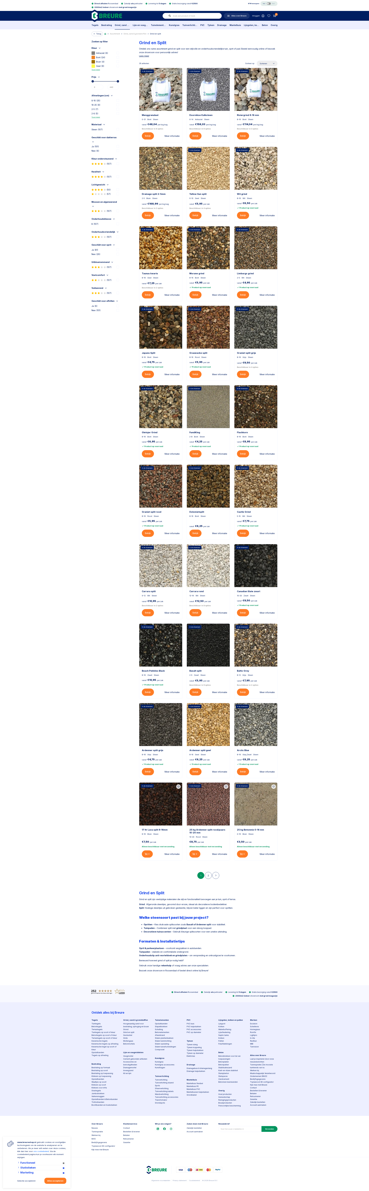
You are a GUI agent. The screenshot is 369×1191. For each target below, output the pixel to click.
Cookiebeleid (194, 1180)
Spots (157, 1085)
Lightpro (253, 1035)
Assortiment (115, 34)
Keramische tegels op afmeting (105, 1044)
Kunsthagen (160, 1067)
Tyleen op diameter (195, 1053)
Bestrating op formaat (101, 1067)
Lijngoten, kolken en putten (251, 25)
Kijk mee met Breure (258, 1085)
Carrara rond (196, 591)
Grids (125, 1038)
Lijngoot (221, 1024)
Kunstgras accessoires (164, 1065)
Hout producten (225, 1094)
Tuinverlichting (189, 25)
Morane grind (196, 273)
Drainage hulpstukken (196, 1071)
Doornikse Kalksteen (200, 115)
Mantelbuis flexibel (195, 1083)
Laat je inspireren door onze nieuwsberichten (262, 1060)
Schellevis (254, 1026)
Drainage (222, 25)
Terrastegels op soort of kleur (104, 1038)
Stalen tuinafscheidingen (165, 1047)
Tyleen (210, 25)
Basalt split (195, 670)
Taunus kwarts (150, 273)
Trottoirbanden (98, 1102)
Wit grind (242, 194)
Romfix (253, 1032)
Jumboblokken (98, 1093)
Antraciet (102, 53)
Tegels (95, 25)
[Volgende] (215, 875)
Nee (95, 151)
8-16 (96, 100)
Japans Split (148, 353)
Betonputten (223, 1065)
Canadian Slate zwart (248, 591)
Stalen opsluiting (162, 1044)
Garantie (253, 1099)
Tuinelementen (158, 25)
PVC (202, 25)
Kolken (221, 1026)
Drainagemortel (129, 1067)
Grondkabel (192, 1095)
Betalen (253, 1093)
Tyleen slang (192, 1044)
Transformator (161, 1100)
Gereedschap (224, 1097)
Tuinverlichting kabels (164, 1091)
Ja (95, 146)
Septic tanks (223, 1035)
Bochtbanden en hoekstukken (104, 1105)
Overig (274, 25)
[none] (170, 16)
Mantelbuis (235, 25)
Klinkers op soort (99, 1085)
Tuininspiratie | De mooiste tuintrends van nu (261, 1066)
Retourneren (255, 1096)
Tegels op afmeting (100, 1055)
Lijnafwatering (224, 1032)
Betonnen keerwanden (228, 1082)
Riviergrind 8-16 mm (248, 115)
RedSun (253, 1041)
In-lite (252, 1038)
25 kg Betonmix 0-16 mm (250, 829)
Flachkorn (242, 432)
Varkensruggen (98, 1096)
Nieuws (95, 1128)
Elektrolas (191, 1056)
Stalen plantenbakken (164, 1038)
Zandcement (223, 1079)
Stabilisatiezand (225, 1067)
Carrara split (149, 591)
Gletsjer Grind (149, 432)
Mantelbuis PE (193, 1086)
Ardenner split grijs (152, 750)
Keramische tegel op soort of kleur (104, 1048)
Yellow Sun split (198, 194)
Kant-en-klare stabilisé (228, 1070)
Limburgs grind (245, 273)
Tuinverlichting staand (164, 1083)
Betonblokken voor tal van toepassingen (229, 1057)
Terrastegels (97, 1029)
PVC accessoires (194, 1029)
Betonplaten (223, 1062)
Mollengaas (128, 1041)
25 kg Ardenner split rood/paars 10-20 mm (207, 831)
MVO (94, 1139)
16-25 (96, 105)
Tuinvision (254, 1047)
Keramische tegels (100, 1041)
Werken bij (254, 1070)
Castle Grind (244, 511)
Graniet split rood (151, 511)
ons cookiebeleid (41, 1151)
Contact (253, 1088)
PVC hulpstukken (194, 1026)
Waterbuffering (224, 1029)
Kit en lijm (127, 1073)
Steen (97, 129)
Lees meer (144, 56)
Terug (98, 34)
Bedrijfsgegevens (258, 1079)
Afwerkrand (160, 1035)
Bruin (100, 61)
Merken (253, 1020)
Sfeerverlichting (162, 1088)
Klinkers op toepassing (101, 1076)
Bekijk (148, 136)
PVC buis (190, 1024)
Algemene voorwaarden (160, 1180)
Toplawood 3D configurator (262, 1082)
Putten (221, 1041)
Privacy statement (180, 1180)
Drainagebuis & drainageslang (199, 1068)
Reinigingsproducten (227, 1100)
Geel (100, 66)
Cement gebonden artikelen (135, 1059)
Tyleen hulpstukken (195, 1050)
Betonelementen (162, 1032)
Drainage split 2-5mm (154, 194)
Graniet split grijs (246, 353)
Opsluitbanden (98, 1052)
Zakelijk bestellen (257, 1102)
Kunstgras (174, 25)
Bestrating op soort (100, 1070)
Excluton (253, 1024)
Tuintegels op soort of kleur (103, 1032)
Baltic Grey (243, 670)
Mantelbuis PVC (193, 1089)
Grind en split (155, 34)
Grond (125, 1029)
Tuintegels (96, 1024)
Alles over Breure (258, 1055)
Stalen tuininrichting (163, 1041)
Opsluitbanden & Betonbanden (105, 1099)
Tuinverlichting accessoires (166, 1097)
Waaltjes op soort (99, 1082)
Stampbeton (223, 1073)
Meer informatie (172, 136)
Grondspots (160, 1103)
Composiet (159, 1049)
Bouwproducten (225, 1103)
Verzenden (269, 1129)
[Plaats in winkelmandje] (147, 854)
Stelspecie (223, 1076)
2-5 (95, 109)
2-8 (95, 113)
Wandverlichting (162, 1094)
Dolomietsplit (196, 511)
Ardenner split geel (200, 750)
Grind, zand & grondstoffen (122, 25)
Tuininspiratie (97, 1132)
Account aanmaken (258, 1105)
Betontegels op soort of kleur (104, 1035)
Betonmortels (129, 1044)
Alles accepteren (55, 1181)
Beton (265, 25)
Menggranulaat (150, 115)
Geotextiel (127, 1035)
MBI (251, 1044)
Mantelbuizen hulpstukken (198, 1092)
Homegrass (255, 1029)
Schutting (159, 1029)
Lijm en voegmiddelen (140, 25)
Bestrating (106, 25)
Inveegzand (128, 1070)
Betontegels (97, 1026)
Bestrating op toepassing (102, 1073)
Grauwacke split (198, 353)
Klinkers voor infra (99, 1088)
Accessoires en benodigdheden (130, 1063)
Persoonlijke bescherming (229, 1106)
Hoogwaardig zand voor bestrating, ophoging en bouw (136, 1025)
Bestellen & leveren (258, 1091)
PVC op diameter (194, 1032)
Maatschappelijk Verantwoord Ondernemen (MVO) (262, 1074)
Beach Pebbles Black (153, 670)
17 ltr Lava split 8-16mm (155, 829)
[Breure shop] (107, 16)
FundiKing (194, 432)
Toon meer (96, 70)
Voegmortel (128, 1056)
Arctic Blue (243, 750)
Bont (100, 57)
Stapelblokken (161, 1026)
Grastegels (96, 1091)
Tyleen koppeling (194, 1047)
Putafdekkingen (225, 1044)
